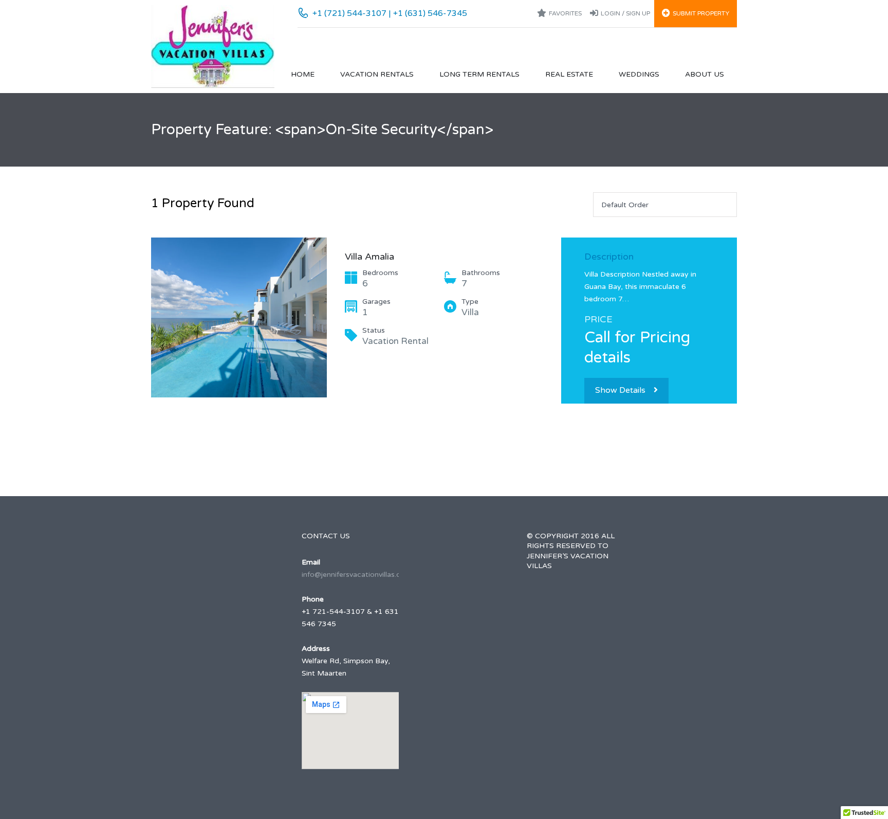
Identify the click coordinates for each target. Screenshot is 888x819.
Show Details (620, 390)
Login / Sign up (625, 13)
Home (302, 74)
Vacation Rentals (377, 74)
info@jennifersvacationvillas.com (357, 574)
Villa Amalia (369, 256)
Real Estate (569, 74)
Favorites (565, 13)
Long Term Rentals (479, 74)
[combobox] (665, 204)
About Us (704, 74)
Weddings (639, 74)
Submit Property (701, 13)
